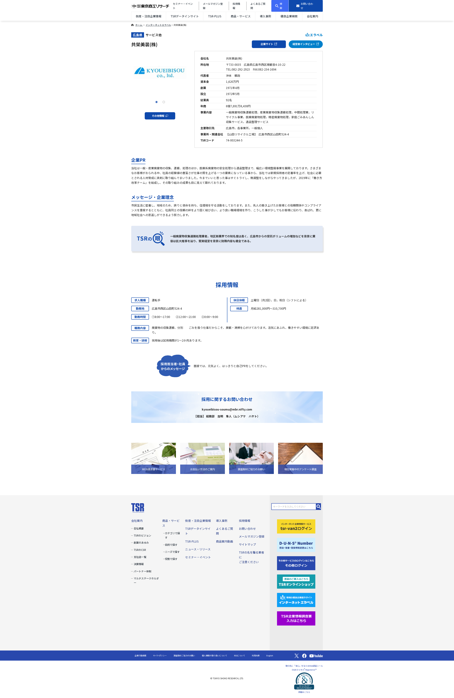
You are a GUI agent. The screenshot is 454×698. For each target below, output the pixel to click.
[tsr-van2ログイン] (296, 526)
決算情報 (139, 564)
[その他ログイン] (296, 563)
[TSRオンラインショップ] (296, 581)
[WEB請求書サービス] (153, 458)
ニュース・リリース (197, 549)
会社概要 (139, 528)
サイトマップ (247, 544)
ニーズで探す (172, 552)
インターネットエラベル (158, 25)
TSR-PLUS (214, 16)
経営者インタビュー (304, 44)
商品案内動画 (224, 541)
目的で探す (171, 544)
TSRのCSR (140, 550)
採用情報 (244, 520)
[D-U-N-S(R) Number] (296, 544)
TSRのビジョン (142, 535)
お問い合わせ (247, 528)
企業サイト (267, 44)
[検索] (318, 506)
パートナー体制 (142, 571)
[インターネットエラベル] (296, 600)
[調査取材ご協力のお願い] (251, 458)
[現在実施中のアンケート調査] (300, 458)
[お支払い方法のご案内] (202, 458)
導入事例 (265, 16)
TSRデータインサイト (185, 16)
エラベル (316, 35)
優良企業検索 (289, 16)
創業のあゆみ (141, 542)
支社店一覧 (140, 557)
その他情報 (158, 116)
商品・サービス (241, 16)
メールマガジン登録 (251, 536)
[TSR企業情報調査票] (296, 618)
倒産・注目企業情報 (148, 16)
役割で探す (171, 559)
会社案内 (312, 16)
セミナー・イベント (198, 557)
